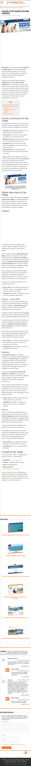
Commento (5, 721)
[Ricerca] (26, 752)
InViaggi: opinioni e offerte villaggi (15, 555)
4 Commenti (18, 15)
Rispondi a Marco (25, 676)
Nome (4, 735)
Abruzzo (6, 112)
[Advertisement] (15, 50)
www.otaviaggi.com (15, 460)
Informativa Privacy (20, 744)
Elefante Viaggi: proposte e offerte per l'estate (16, 638)
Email (3, 740)
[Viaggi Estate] (16, 2)
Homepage (4, 759)
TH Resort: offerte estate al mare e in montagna (15, 576)
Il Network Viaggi (19, 759)
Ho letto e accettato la (14, 744)
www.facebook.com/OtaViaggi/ (11, 469)
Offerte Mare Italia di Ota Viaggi (10, 106)
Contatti (27, 759)
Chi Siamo (11, 759)
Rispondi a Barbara (25, 666)
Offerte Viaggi (8, 6)
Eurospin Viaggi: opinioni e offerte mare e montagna (15, 597)
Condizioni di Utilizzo (10, 761)
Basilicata (6, 110)
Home (2, 6)
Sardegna (6, 108)
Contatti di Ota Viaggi (7, 113)
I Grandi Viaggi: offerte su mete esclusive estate (15, 535)
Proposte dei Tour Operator (19, 6)
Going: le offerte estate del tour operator (15, 617)
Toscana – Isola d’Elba (9, 109)
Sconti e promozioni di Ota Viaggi (10, 105)
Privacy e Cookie (21, 761)
